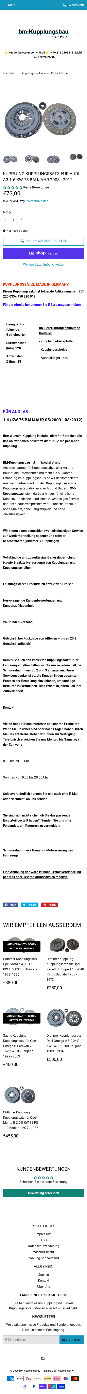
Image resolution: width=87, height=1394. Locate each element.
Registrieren (71, 1339)
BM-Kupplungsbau (29, 1370)
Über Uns (43, 1287)
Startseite (8, 73)
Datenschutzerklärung (43, 1246)
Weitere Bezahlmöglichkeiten (43, 264)
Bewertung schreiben (43, 1193)
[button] (12, 187)
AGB (43, 1240)
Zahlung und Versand (43, 1258)
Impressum (44, 1234)
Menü (12, 5)
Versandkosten (37, 201)
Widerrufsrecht (43, 1252)
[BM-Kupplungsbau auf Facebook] (42, 1359)
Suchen (43, 1275)
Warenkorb (76, 5)
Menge (7, 212)
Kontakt (43, 1280)
